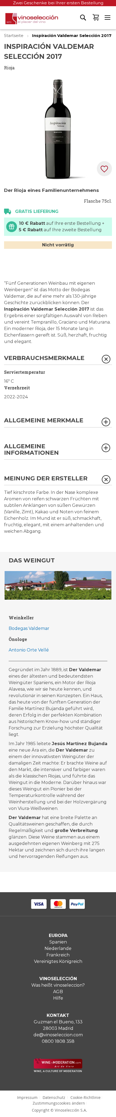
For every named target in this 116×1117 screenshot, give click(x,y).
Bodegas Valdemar (29, 628)
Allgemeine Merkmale (43, 420)
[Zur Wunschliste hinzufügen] (104, 168)
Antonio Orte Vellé (29, 650)
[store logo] (29, 21)
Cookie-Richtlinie (85, 1097)
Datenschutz (54, 1097)
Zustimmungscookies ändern (59, 1103)
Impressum (27, 1097)
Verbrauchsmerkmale (44, 358)
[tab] (58, 360)
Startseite (14, 35)
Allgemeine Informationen (31, 449)
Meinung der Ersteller (45, 478)
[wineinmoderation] (58, 1071)
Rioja (9, 67)
